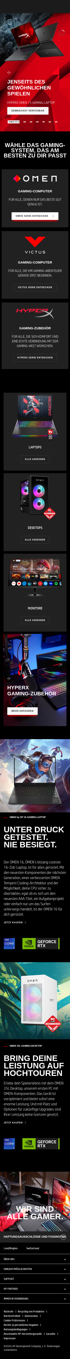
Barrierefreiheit (12, 1316)
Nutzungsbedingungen (15, 1329)
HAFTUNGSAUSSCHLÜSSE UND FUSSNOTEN (35, 1236)
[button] (35, 1259)
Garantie (50, 1334)
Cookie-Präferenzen (14, 1320)
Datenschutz (31, 1316)
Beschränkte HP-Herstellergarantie (23, 1334)
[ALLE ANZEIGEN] (35, 432)
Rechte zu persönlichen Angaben (21, 1325)
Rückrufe (8, 1311)
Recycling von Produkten (31, 1311)
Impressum (9, 1338)
